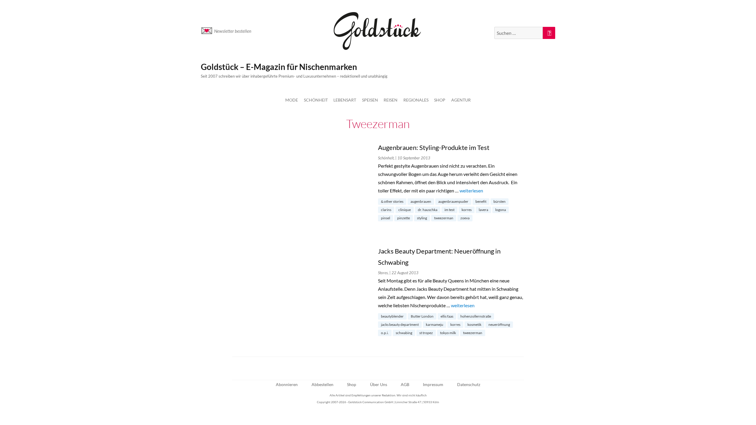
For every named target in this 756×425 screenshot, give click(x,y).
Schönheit (316, 99)
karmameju (434, 324)
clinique (404, 209)
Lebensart (344, 99)
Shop (439, 99)
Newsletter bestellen (232, 31)
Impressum (433, 384)
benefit (480, 201)
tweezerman (443, 218)
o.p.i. (385, 333)
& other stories (392, 201)
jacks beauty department (400, 324)
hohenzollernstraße (475, 316)
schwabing (404, 333)
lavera (483, 209)
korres (467, 209)
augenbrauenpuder (453, 201)
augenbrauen (420, 201)
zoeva (465, 218)
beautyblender (392, 316)
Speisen (370, 99)
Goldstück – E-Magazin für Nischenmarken (279, 67)
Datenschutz (468, 384)
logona (500, 209)
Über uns (378, 384)
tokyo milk (448, 333)
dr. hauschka (427, 209)
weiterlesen (471, 190)
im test (449, 209)
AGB (405, 384)
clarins (386, 209)
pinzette (403, 218)
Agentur (461, 99)
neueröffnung (499, 324)
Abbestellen (322, 384)
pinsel (385, 218)
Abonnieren (287, 384)
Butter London (422, 316)
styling (422, 218)
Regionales (415, 99)
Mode (291, 99)
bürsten (499, 201)
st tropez (426, 333)
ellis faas (447, 316)
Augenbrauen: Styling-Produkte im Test (433, 147)
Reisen (390, 99)
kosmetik (474, 324)
